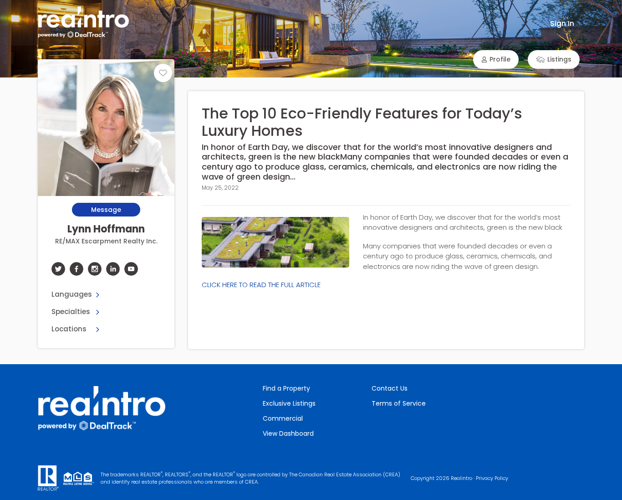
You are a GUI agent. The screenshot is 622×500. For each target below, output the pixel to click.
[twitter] (58, 269)
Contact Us (390, 388)
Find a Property (286, 388)
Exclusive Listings (289, 403)
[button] (496, 59)
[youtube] (131, 269)
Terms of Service (399, 403)
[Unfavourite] (163, 73)
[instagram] (95, 269)
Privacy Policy (492, 478)
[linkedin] (113, 269)
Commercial (283, 418)
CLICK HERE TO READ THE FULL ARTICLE (261, 284)
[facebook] (76, 269)
